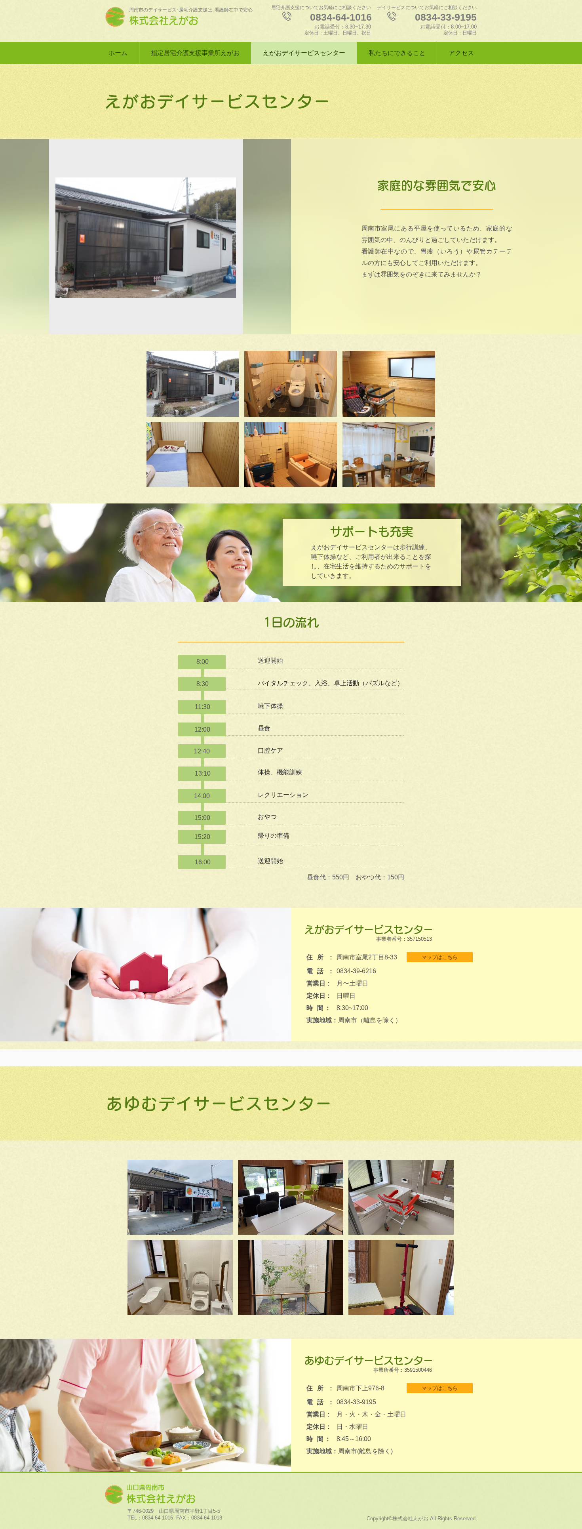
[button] (192, 384)
